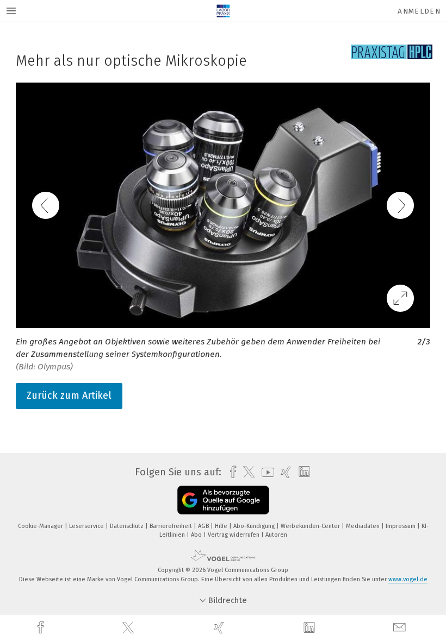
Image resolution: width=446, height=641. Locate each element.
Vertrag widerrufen (234, 534)
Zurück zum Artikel (69, 395)
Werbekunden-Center (311, 526)
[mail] (400, 627)
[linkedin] (310, 628)
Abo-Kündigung (254, 526)
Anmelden (419, 11)
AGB (204, 526)
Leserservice (87, 526)
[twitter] (129, 628)
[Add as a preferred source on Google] (223, 500)
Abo (197, 534)
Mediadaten (363, 526)
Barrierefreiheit (172, 526)
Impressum (401, 526)
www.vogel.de (408, 579)
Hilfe (222, 526)
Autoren (276, 534)
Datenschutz (127, 526)
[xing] (220, 627)
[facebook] (42, 627)
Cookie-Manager (41, 526)
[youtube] (265, 472)
